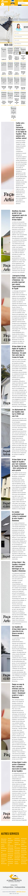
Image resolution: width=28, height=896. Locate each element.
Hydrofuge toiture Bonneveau (24, 856)
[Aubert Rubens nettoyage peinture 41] (14, 877)
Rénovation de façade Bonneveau (4, 840)
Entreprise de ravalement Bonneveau (4, 853)
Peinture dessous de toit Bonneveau (17, 845)
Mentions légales (21, 891)
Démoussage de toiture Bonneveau (24, 861)
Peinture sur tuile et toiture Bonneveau (24, 843)
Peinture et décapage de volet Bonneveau (10, 856)
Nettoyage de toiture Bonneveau (24, 850)
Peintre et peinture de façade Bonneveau (4, 860)
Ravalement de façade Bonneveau (17, 857)
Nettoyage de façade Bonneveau (17, 852)
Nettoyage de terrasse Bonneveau (10, 849)
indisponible (4, 6)
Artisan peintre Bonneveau (4, 846)
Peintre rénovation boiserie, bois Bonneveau (10, 842)
